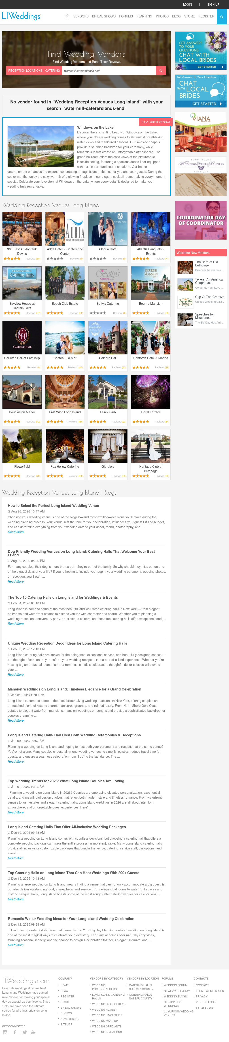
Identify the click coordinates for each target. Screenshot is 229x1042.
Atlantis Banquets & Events (151, 251)
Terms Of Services (210, 991)
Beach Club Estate (65, 303)
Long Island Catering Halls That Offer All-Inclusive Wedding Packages (67, 826)
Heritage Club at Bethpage (150, 468)
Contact (202, 985)
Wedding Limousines (107, 1015)
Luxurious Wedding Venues (178, 1013)
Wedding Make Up (105, 1021)
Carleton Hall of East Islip (22, 358)
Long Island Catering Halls (108, 996)
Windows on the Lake (95, 127)
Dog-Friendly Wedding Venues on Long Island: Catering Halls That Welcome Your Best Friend (81, 553)
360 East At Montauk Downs (22, 251)
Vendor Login (206, 1002)
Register (206, 16)
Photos (162, 16)
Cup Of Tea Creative (209, 296)
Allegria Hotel (107, 249)
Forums (126, 16)
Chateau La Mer (64, 358)
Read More (16, 532)
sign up (213, 4)
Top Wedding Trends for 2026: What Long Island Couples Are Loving (66, 780)
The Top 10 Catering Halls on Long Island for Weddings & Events (63, 597)
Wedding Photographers (104, 987)
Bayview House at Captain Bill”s (22, 305)
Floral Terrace (151, 412)
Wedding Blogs (175, 996)
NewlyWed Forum (177, 991)
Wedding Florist (104, 1009)
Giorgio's (108, 466)
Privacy (202, 996)
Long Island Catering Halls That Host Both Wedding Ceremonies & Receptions (74, 735)
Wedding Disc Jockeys (108, 1004)
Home (65, 985)
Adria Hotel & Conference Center (65, 251)
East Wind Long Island (65, 412)
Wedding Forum (175, 985)
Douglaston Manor (22, 412)
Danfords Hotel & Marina (150, 358)
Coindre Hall (108, 358)
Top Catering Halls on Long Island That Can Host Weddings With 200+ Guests (73, 872)
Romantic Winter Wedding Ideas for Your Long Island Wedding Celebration (71, 918)
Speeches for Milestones (204, 316)
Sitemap (66, 1024)
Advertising (69, 1019)
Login (187, 4)
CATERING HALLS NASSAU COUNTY (140, 996)
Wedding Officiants (106, 1026)
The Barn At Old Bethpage (206, 263)
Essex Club (108, 412)
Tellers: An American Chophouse (210, 281)
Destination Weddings (173, 1004)
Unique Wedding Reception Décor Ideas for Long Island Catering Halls (67, 643)
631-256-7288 (204, 1007)
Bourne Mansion (150, 303)
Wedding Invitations (107, 1032)
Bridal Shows (104, 16)
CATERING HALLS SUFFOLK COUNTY (141, 987)
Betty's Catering (108, 303)
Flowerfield (22, 466)
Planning (144, 16)
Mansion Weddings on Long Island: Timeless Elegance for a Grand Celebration (74, 689)
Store (189, 16)
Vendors (81, 16)
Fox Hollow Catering (65, 466)
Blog (176, 16)
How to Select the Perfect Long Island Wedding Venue (53, 505)
